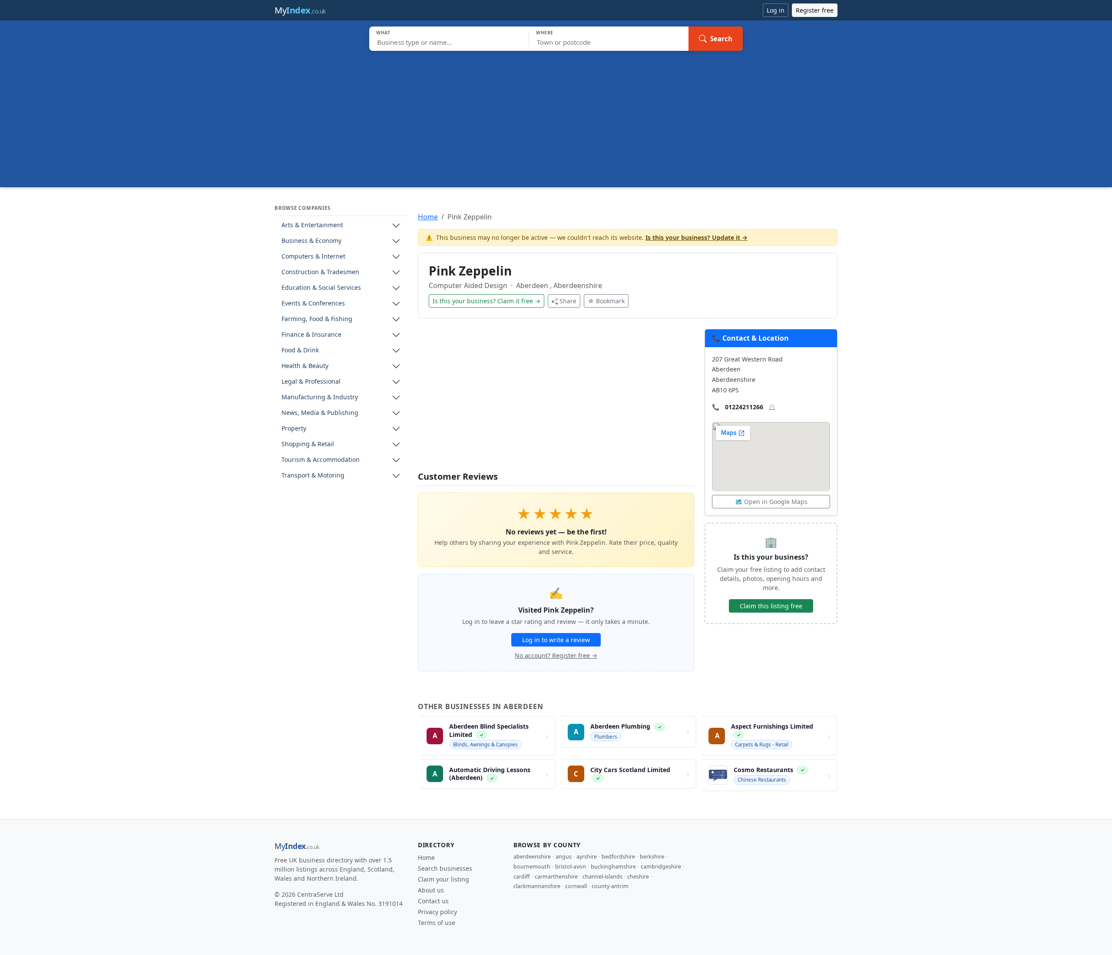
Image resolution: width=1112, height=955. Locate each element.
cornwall (576, 886)
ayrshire (586, 856)
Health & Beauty (304, 366)
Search (721, 38)
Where (544, 33)
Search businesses (445, 868)
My (300, 10)
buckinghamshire (613, 866)
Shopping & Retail (307, 444)
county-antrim (610, 886)
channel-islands (602, 876)
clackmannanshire (536, 886)
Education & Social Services (321, 288)
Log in (775, 10)
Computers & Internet (313, 256)
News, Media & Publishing (319, 413)
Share (567, 301)
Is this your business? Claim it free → (486, 301)
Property (293, 428)
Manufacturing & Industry (319, 397)
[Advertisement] (556, 116)
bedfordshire (618, 856)
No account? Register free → (556, 655)
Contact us (433, 901)
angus (564, 856)
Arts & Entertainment (312, 225)
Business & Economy (311, 241)
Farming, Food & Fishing (316, 319)
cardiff (521, 876)
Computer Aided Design (469, 285)
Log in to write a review (556, 640)
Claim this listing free (771, 606)
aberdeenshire (532, 856)
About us (431, 890)
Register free (815, 10)
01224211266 (744, 407)
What (383, 33)
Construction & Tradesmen (320, 272)
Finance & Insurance (311, 334)
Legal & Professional (311, 381)
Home (428, 217)
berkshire (652, 856)
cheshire (638, 876)
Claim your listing (443, 879)
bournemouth (531, 866)
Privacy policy (437, 912)
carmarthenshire (556, 876)
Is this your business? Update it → (696, 237)
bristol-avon (570, 866)
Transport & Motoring (312, 475)
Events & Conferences (313, 303)
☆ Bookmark (606, 301)
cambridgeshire (661, 866)
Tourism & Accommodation (320, 460)
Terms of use (436, 923)
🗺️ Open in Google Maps (771, 501)
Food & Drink (300, 350)
